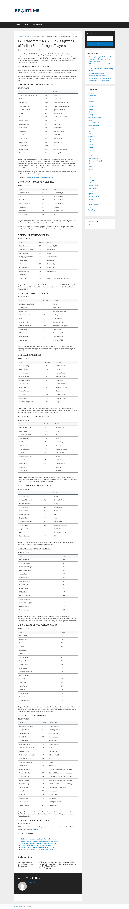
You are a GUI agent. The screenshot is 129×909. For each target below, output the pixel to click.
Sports (90, 194)
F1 (89, 131)
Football (91, 134)
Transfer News (93, 204)
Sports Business (93, 196)
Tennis (90, 199)
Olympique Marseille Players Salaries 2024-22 (67, 863)
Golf (89, 142)
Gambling (91, 136)
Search (89, 34)
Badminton (92, 96)
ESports (91, 128)
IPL (89, 150)
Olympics (91, 180)
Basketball (91, 104)
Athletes (91, 93)
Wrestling (91, 210)
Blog (90, 112)
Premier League (93, 185)
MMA (90, 166)
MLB (90, 164)
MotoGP (91, 169)
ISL (89, 153)
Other (90, 183)
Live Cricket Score (94, 158)
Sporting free (33, 829)
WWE (27, 25)
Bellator (91, 106)
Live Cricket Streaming (95, 161)
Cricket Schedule (94, 125)
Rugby (90, 191)
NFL (89, 177)
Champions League (94, 117)
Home (18, 25)
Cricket (90, 120)
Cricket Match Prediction (96, 123)
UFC (89, 207)
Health (90, 145)
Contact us (37, 25)
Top (89, 202)
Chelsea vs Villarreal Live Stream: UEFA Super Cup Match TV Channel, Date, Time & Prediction (48, 865)
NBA (89, 172)
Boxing (90, 115)
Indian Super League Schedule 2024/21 (40, 178)
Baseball (91, 101)
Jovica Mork (23, 50)
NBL (89, 174)
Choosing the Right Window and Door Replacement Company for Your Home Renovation (100, 59)
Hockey (91, 147)
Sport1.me (17, 906)
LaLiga (90, 155)
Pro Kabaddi (92, 188)
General (91, 139)
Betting (90, 109)
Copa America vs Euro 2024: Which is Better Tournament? (25, 864)
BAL (89, 98)
